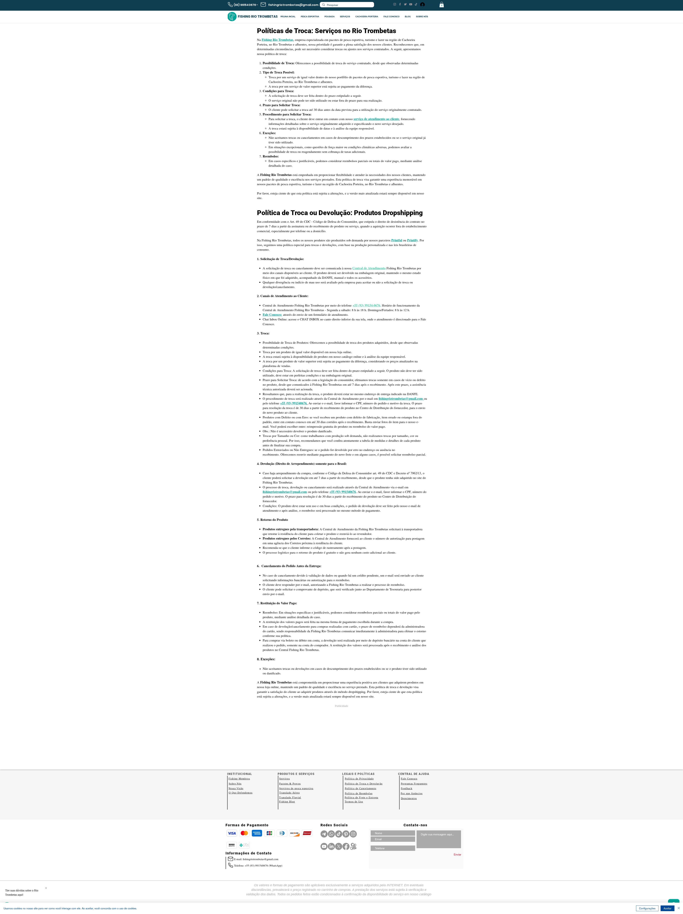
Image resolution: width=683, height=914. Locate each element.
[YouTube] (410, 4)
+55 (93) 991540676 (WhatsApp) (263, 865)
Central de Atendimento (369, 268)
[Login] (422, 4)
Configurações (647, 908)
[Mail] (263, 4)
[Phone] (230, 4)
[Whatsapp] (331, 834)
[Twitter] (405, 4)
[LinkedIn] (331, 846)
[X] (338, 846)
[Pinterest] (346, 834)
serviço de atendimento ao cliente (376, 119)
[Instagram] (394, 4)
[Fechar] (679, 908)
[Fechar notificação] (46, 888)
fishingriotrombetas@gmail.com (293, 5)
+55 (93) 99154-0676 (366, 305)
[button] (441, 4)
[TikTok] (416, 4)
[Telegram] (324, 834)
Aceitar (667, 908)
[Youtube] (324, 846)
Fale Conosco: (272, 314)
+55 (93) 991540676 (342, 491)
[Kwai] (353, 846)
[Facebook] (400, 4)
